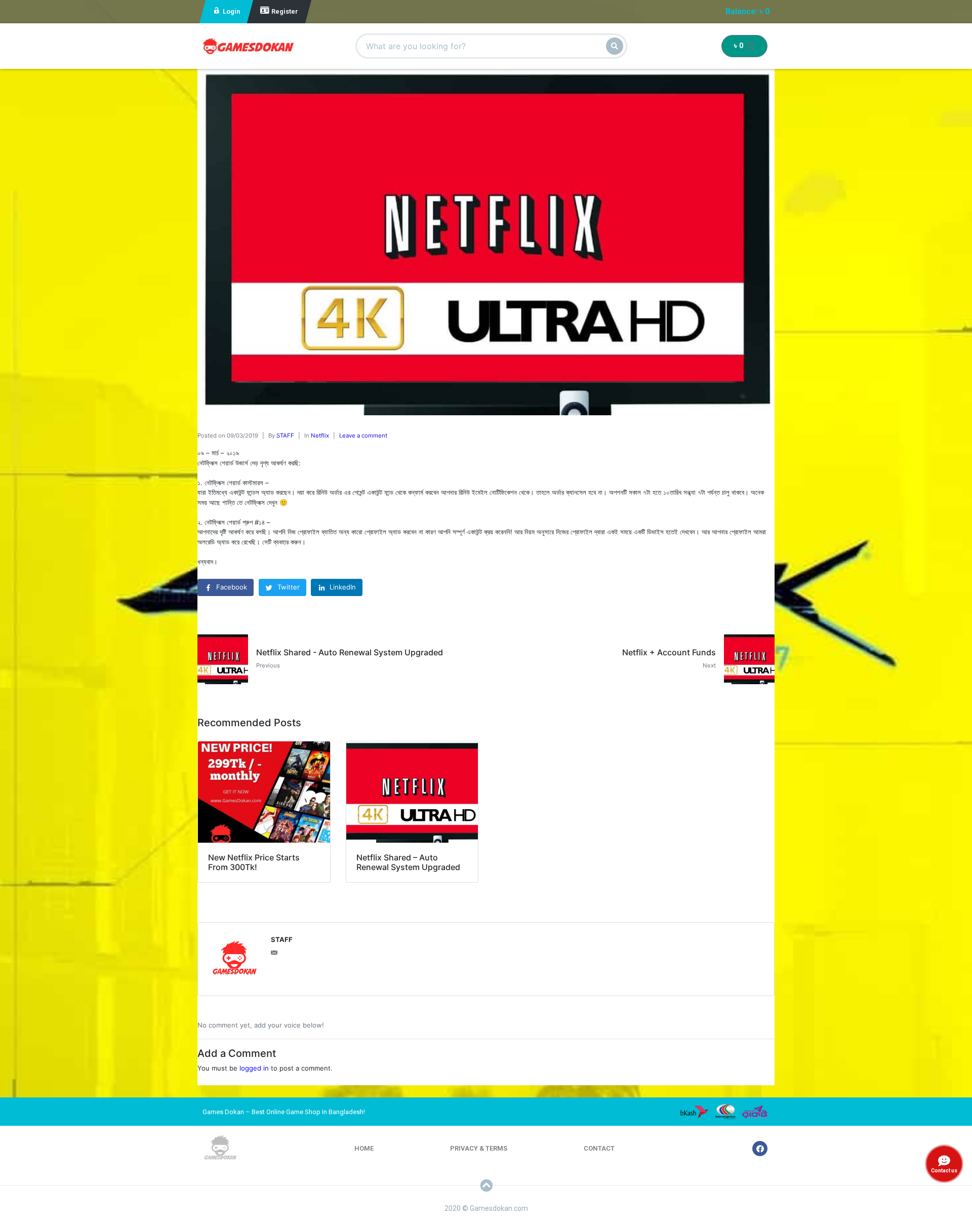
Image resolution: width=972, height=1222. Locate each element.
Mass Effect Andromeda (110, 1188)
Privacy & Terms (478, 1148)
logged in (254, 1068)
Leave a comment (363, 435)
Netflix (320, 435)
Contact (599, 1148)
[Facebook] (759, 1148)
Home (364, 1148)
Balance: (747, 11)
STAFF (285, 435)
